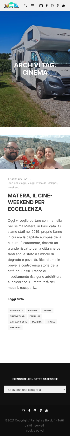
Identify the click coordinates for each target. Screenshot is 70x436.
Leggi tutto (16, 299)
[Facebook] (46, 5)
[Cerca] (25, 5)
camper (33, 310)
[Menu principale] (32, 5)
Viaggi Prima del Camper (42, 182)
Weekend (13, 187)
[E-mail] (41, 5)
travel (50, 322)
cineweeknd (17, 316)
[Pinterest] (57, 5)
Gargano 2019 (18, 322)
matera (37, 322)
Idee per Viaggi (17, 182)
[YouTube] (63, 5)
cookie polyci (35, 430)
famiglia (35, 316)
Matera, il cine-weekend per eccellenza (30, 202)
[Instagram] (52, 5)
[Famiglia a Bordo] (11, 5)
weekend (15, 327)
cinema (47, 310)
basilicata (16, 310)
